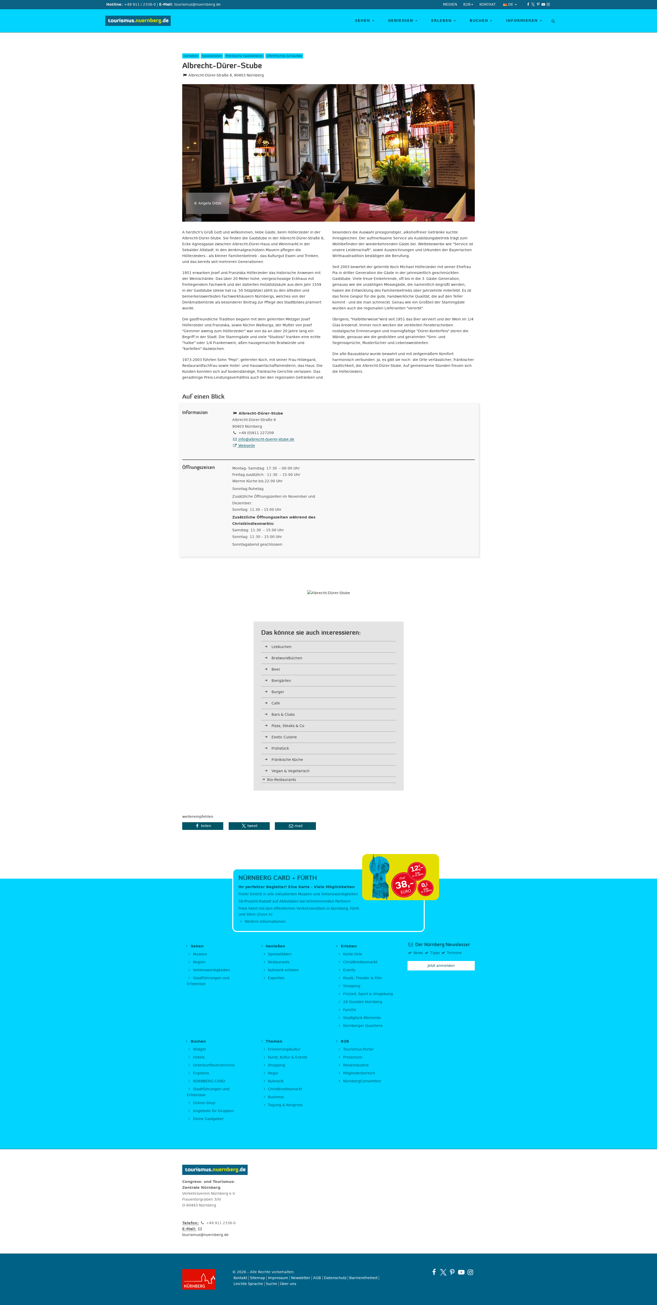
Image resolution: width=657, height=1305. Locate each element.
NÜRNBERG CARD (208, 1081)
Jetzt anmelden (441, 966)
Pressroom (352, 1057)
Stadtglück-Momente (361, 1018)
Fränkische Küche (287, 760)
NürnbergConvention (361, 1081)
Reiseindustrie (355, 1065)
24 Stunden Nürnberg (362, 1002)
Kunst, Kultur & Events (287, 1057)
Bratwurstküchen (287, 658)
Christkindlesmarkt (359, 962)
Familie (349, 1010)
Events (348, 970)
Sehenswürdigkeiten (211, 970)
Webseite (246, 446)
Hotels (198, 1057)
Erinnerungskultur (284, 1049)
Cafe (276, 703)
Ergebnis (200, 1073)
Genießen (401, 20)
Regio (272, 1073)
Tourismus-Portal (357, 1049)
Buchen (480, 20)
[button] (202, 826)
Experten (275, 978)
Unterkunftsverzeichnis (213, 1065)
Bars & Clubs (283, 714)
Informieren (522, 20)
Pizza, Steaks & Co (288, 726)
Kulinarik (275, 1081)
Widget (199, 1049)
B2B (344, 1041)
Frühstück (280, 748)
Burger (278, 692)
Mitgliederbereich (358, 1073)
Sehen (363, 20)
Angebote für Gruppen (213, 1111)
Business (275, 1097)
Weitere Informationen (265, 921)
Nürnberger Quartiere (362, 1026)
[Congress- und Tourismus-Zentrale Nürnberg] (139, 20)
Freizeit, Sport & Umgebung (367, 994)
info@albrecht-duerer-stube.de (265, 439)
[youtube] (543, 4)
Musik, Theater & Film (362, 978)
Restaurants (278, 962)
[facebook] (528, 4)
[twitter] (533, 4)
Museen (199, 954)
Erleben (442, 20)
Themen (273, 1041)
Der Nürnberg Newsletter (442, 944)
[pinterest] (538, 4)
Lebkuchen (282, 647)
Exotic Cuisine (284, 737)
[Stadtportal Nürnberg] (203, 1279)
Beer (276, 669)
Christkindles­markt (284, 1089)
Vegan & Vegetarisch (291, 771)
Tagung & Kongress (285, 1105)
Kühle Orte (352, 954)
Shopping (351, 986)
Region (199, 962)
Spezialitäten (279, 954)
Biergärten (281, 681)
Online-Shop (203, 1103)
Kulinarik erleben (283, 970)
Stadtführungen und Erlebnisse (208, 981)
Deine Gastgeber (208, 1119)
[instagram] (548, 4)
